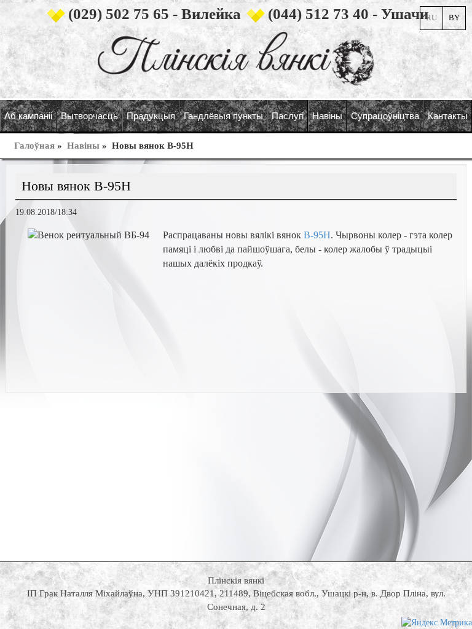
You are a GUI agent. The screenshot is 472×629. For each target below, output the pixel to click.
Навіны (83, 145)
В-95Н (317, 235)
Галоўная (34, 145)
